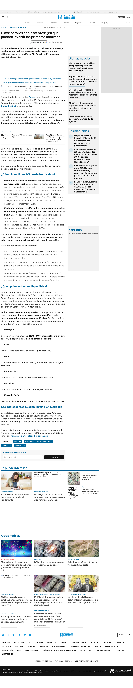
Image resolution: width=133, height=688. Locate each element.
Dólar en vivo (19, 12)
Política (66, 23)
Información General (81, 646)
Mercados (95, 643)
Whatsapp (30, 635)
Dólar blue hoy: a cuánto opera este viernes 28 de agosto (81, 119)
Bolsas (78, 234)
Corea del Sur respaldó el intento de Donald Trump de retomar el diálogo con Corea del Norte (83, 93)
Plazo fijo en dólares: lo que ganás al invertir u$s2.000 (90, 477)
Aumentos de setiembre (111, 12)
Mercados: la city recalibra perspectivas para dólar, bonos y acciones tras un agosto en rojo (82, 67)
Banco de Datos (79, 643)
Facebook (8, 635)
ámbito (3, 27)
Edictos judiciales (104, 650)
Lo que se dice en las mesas (51, 12)
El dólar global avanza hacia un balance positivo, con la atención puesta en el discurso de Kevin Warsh (49, 601)
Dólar (27, 23)
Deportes (43, 646)
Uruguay (104, 23)
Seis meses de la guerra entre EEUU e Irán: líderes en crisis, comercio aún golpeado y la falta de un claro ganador (85, 171)
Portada (6, 643)
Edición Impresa (59, 646)
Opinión (92, 23)
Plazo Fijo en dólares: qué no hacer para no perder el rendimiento (15, 497)
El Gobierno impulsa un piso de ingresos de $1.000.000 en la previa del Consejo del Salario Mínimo (85, 186)
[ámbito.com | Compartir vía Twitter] (55, 42)
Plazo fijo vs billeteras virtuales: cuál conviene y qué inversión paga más (29, 82)
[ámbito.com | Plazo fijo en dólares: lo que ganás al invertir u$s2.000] (74, 478)
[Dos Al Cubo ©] (120, 671)
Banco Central (8, 106)
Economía (40, 23)
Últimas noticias (22, 643)
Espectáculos (111, 646)
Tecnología (7, 650)
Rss (18, 650)
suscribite (121, 17)
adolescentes (20, 445)
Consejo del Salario (76, 12)
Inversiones (6, 445)
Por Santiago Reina (40, 625)
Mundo (31, 646)
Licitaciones (7, 654)
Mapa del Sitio (31, 650)
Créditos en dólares (33, 12)
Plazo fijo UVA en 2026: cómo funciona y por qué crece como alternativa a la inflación (49, 497)
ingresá (128, 17)
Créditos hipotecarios (93, 12)
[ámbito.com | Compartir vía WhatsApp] (50, 42)
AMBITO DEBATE (86, 661)
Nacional (19, 646)
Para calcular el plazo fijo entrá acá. (30, 436)
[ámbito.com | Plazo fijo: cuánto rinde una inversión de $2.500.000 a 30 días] (74, 492)
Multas (120, 650)
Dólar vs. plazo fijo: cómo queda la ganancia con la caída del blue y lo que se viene (33, 79)
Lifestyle (6, 646)
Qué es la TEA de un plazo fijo (22, 136)
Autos (98, 646)
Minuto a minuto (8, 559)
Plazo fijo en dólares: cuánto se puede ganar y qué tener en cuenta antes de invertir (55, 138)
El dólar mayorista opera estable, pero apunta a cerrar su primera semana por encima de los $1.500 (16, 601)
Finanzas (53, 23)
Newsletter (128, 22)
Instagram (13, 635)
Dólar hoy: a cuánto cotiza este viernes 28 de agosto (82, 563)
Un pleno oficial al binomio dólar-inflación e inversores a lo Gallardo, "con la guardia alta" (85, 140)
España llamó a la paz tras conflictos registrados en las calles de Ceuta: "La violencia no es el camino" (83, 80)
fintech (33, 97)
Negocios (79, 23)
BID (65, 12)
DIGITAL (43, 661)
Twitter (3, 635)
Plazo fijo (23, 27)
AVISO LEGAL (85, 650)
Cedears (95, 234)
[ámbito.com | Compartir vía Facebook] (53, 42)
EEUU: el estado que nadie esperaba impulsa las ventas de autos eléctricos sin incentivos (83, 107)
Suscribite (54, 457)
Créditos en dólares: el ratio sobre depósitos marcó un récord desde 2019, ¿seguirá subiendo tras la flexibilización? (85, 155)
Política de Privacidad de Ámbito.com (59, 650)
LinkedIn (19, 635)
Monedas (72, 234)
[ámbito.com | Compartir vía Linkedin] (58, 42)
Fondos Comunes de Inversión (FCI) (38, 441)
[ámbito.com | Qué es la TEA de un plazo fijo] (6, 136)
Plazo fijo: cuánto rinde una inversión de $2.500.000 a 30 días (90, 491)
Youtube (24, 635)
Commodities (86, 234)
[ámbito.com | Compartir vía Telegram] (61, 42)
